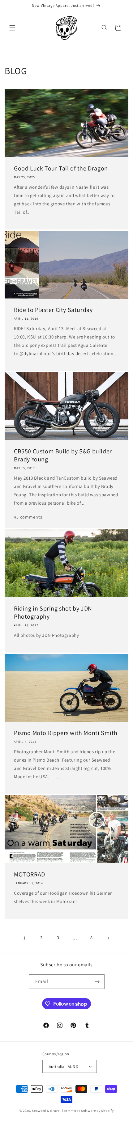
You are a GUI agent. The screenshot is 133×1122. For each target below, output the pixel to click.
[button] (12, 28)
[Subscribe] (97, 981)
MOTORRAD (29, 874)
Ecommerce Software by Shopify (88, 1110)
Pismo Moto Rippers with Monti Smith (66, 733)
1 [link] (25, 938)
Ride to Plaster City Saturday (53, 310)
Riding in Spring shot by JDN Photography (53, 612)
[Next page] (108, 938)
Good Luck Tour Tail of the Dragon (61, 168)
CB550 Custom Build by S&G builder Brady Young (63, 455)
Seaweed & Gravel (46, 1110)
